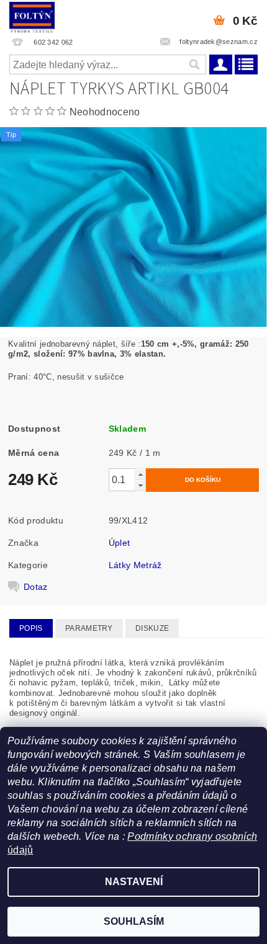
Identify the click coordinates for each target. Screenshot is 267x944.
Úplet (119, 543)
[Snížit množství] (140, 485)
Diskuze (152, 628)
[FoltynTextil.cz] (32, 16)
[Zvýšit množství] (140, 474)
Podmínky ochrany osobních (192, 836)
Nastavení (134, 881)
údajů (20, 850)
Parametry (89, 628)
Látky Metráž (135, 565)
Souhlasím (134, 921)
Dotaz (36, 587)
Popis (31, 628)
